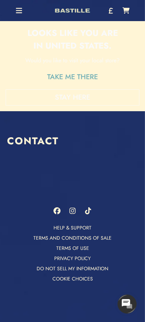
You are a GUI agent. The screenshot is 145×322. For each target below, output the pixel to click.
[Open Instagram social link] (72, 211)
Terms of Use (72, 248)
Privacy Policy (72, 258)
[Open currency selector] (110, 10)
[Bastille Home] (72, 10)
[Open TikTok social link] (88, 211)
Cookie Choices (72, 278)
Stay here (72, 97)
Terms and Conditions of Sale (72, 237)
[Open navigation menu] (19, 10)
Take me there (72, 77)
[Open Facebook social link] (57, 211)
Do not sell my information (72, 268)
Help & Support (72, 227)
